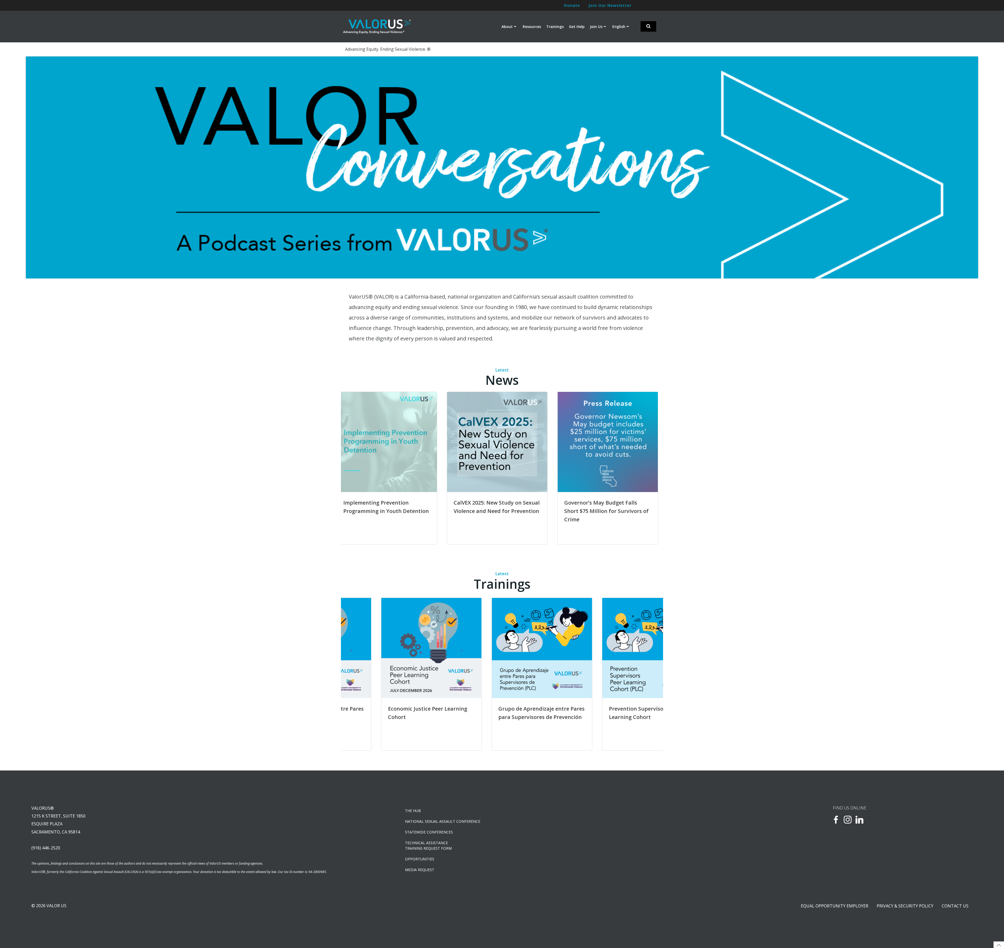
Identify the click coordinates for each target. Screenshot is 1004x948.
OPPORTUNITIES (419, 858)
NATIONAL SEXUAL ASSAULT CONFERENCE (442, 821)
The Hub (413, 810)
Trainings (555, 26)
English (618, 26)
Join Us (596, 26)
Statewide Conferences (429, 832)
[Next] (652, 468)
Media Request (419, 869)
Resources (532, 26)
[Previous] (36, 167)
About (507, 26)
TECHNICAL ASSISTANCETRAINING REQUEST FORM (428, 845)
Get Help (577, 26)
